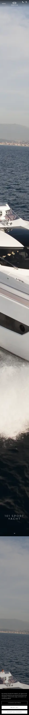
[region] (14, 702)
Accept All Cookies (14, 712)
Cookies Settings (14, 702)
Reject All (14, 707)
